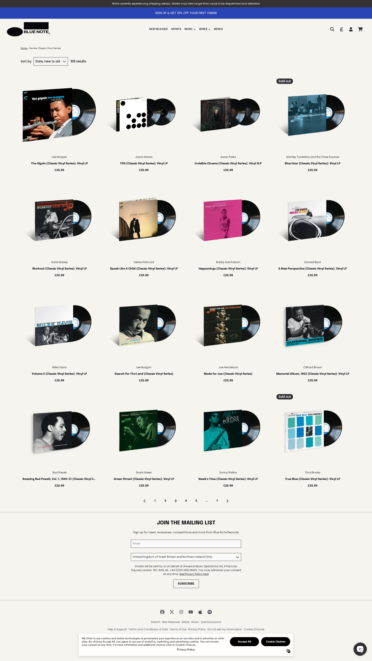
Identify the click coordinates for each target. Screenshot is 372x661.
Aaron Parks (228, 157)
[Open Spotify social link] (209, 612)
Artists (186, 622)
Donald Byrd (312, 262)
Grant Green (144, 472)
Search (155, 622)
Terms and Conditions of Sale (148, 629)
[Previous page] (144, 501)
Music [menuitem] (188, 29)
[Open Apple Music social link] (200, 612)
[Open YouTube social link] (190, 612)
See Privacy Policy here (194, 574)
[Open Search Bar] (332, 29)
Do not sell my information (225, 629)
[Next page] (227, 501)
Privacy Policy (197, 629)
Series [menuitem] (203, 29)
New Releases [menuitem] (158, 29)
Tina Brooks (312, 472)
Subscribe (186, 583)
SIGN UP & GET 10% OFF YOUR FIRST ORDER (186, 13)
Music (195, 622)
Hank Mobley (59, 262)
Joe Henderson (228, 367)
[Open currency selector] (341, 29)
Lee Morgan (59, 157)
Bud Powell (60, 472)
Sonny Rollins (228, 472)
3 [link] (176, 500)
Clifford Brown (312, 367)
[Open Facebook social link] (162, 612)
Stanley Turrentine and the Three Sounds (312, 157)
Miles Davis (59, 367)
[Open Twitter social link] (172, 612)
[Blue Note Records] (28, 29)
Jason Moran (144, 157)
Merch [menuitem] (218, 29)
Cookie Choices (254, 629)
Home (24, 48)
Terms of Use (178, 629)
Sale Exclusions (211, 622)
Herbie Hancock (144, 262)
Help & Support (117, 629)
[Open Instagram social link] (181, 612)
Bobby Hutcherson (228, 262)
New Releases (171, 622)
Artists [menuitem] (176, 29)
